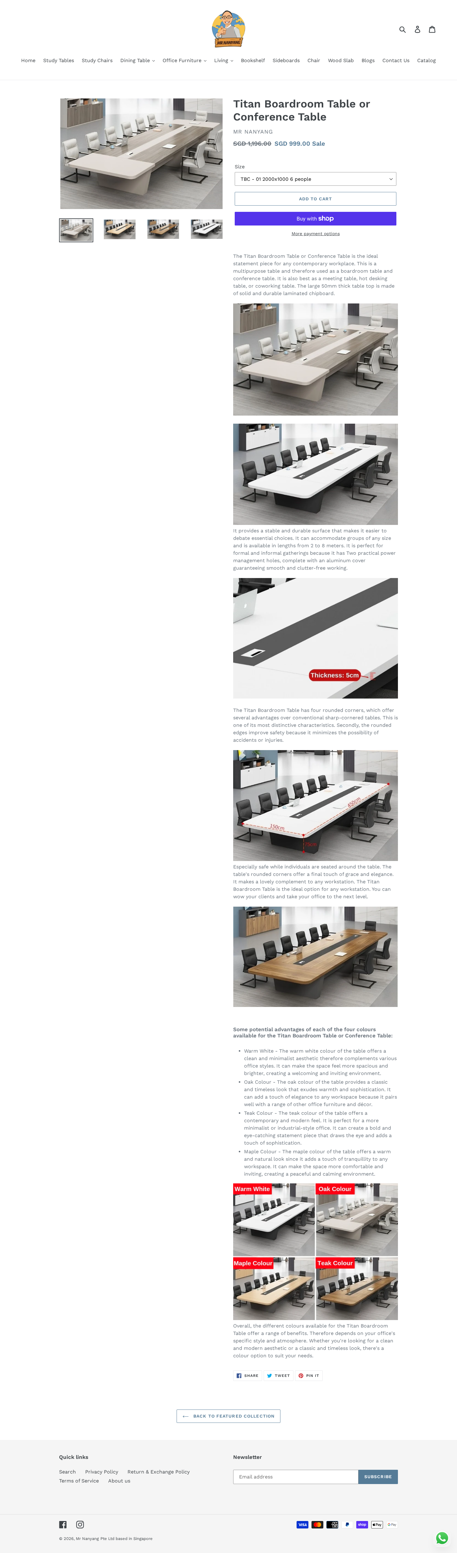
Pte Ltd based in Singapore (126, 1538)
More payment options (316, 233)
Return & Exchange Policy (158, 1472)
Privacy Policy (101, 1472)
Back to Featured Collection (233, 1416)
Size (240, 167)
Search (67, 1472)
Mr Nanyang (87, 1538)
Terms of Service (79, 1481)
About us (119, 1481)
